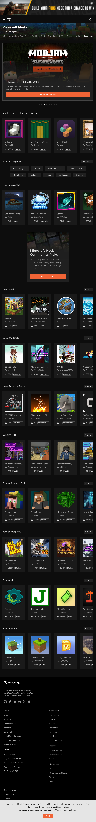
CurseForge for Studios (58, 773)
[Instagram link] (5, 701)
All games (7, 715)
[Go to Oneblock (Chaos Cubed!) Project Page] (14, 651)
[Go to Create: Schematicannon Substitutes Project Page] (66, 311)
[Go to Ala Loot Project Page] (14, 311)
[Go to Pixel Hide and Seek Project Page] (40, 457)
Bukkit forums (55, 736)
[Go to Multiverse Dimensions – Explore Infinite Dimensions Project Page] (40, 360)
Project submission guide (13, 759)
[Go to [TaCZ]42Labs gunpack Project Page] (14, 408)
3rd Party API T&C (11, 771)
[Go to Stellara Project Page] (66, 207)
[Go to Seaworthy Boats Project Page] (14, 207)
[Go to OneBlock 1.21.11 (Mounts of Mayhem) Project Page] (40, 651)
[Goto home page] (9, 19)
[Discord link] (19, 701)
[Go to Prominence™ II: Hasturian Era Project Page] (66, 554)
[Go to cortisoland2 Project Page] (14, 360)
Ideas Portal (54, 719)
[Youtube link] (15, 701)
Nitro (52, 781)
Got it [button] (48, 816)
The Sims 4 (8, 728)
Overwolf (53, 769)
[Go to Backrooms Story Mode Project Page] (66, 457)
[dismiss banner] (92, 3)
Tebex (52, 777)
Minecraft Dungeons (12, 740)
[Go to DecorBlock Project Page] (66, 135)
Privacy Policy (9, 794)
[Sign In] (90, 19)
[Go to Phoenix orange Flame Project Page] (40, 408)
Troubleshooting (56, 754)
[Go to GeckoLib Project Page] (14, 602)
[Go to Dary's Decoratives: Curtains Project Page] (40, 135)
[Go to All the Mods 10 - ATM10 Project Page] (14, 554)
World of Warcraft (11, 724)
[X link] (24, 701)
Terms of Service (10, 790)
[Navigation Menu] (3, 19)
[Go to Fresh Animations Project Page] (14, 505)
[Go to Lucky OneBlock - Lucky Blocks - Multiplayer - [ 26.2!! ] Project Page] (66, 651)
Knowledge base (56, 750)
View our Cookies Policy (66, 810)
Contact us (54, 759)
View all (88, 289)
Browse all (87, 161)
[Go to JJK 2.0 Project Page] (66, 360)
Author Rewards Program (14, 763)
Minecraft (8, 719)
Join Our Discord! (56, 715)
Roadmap (53, 732)
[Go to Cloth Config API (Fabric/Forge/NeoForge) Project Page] (66, 602)
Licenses (7, 798)
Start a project (9, 754)
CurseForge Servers (57, 740)
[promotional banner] (48, 7)
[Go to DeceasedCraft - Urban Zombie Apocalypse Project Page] (40, 554)
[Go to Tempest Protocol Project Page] (40, 207)
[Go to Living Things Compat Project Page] (66, 408)
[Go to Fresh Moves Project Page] (40, 505)
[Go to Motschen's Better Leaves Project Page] (66, 505)
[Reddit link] (29, 701)
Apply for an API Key (12, 767)
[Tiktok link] (10, 701)
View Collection (48, 95)
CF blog (52, 724)
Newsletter (54, 728)
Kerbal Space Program (12, 736)
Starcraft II (8, 732)
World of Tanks (10, 744)
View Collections (48, 277)
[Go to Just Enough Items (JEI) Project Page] (40, 602)
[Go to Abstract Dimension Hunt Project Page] (14, 457)
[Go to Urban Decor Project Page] (14, 135)
